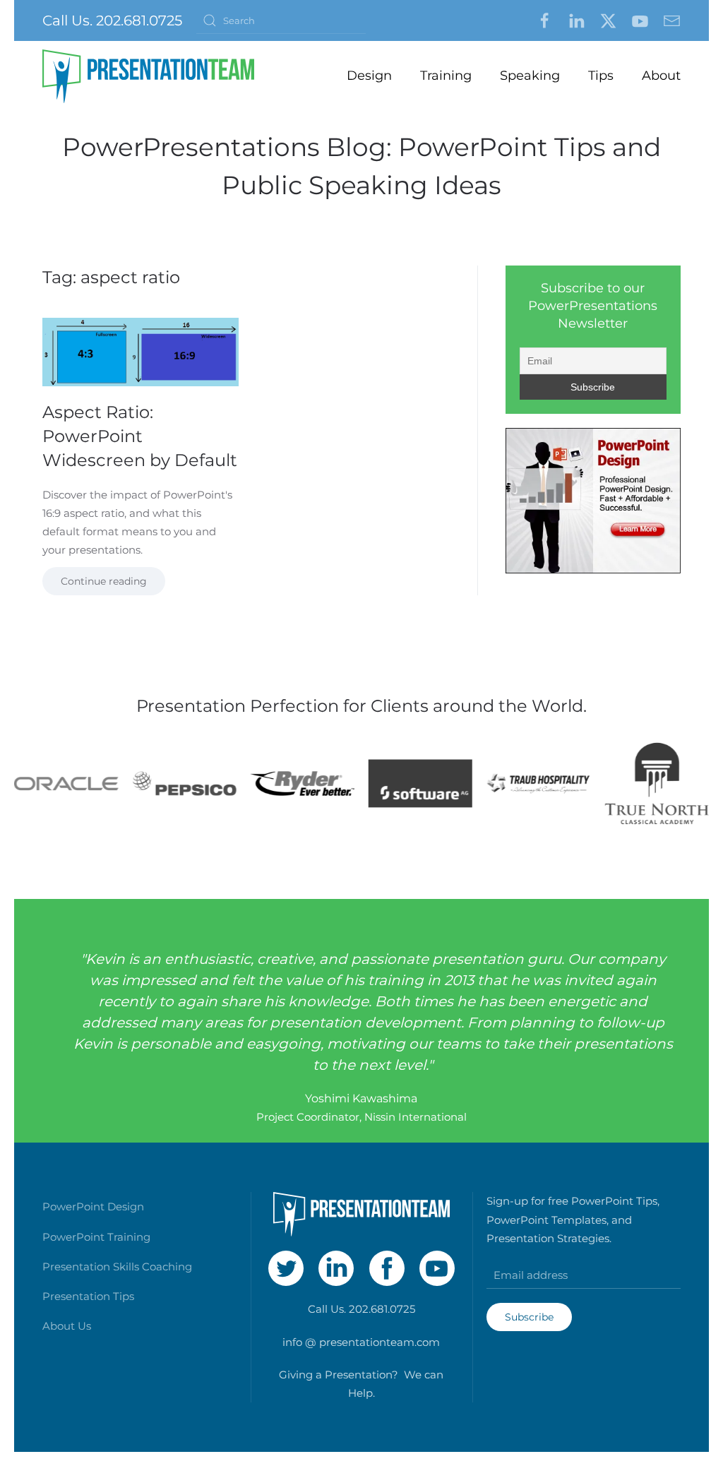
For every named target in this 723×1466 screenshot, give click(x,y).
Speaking (530, 75)
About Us (66, 1326)
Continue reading (104, 581)
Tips (601, 75)
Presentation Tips (88, 1296)
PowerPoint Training (96, 1237)
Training (446, 75)
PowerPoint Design (93, 1206)
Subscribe (529, 1317)
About (661, 75)
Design (369, 75)
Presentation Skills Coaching (117, 1266)
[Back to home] (148, 76)
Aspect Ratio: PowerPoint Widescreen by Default (139, 436)
